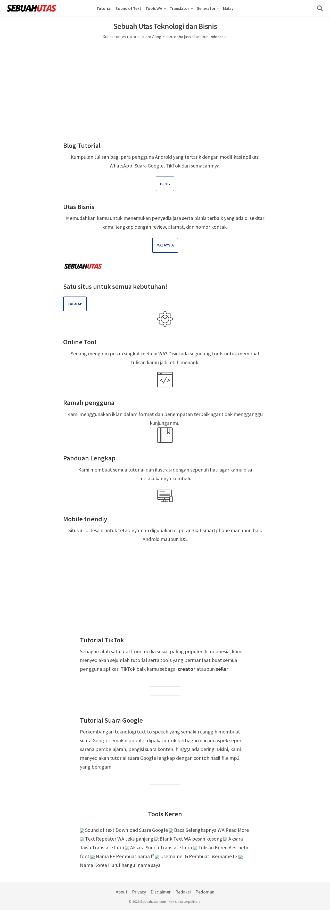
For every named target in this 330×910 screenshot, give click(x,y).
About (121, 892)
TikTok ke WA (165, 683)
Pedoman (204, 892)
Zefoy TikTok (165, 691)
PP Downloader (165, 700)
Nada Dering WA (165, 789)
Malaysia (165, 245)
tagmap (75, 303)
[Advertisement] (165, 81)
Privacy (139, 892)
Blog (165, 183)
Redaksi (183, 892)
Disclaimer (161, 892)
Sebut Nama (165, 798)
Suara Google (165, 780)
